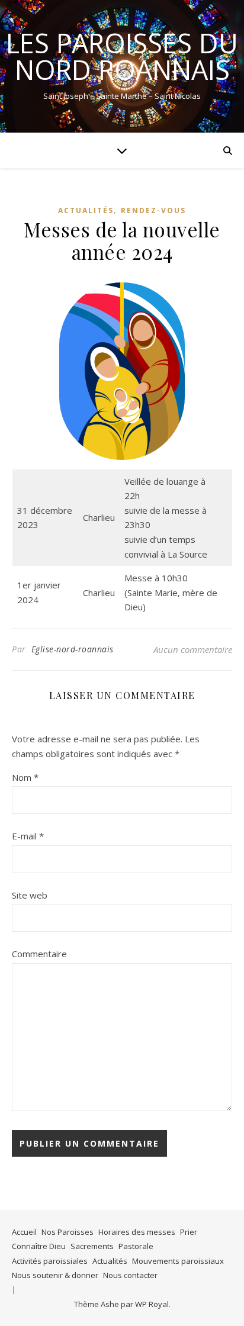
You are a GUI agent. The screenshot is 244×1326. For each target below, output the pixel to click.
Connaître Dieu (39, 1246)
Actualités (86, 210)
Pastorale (135, 1246)
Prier (188, 1232)
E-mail (28, 836)
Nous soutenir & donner (55, 1275)
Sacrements (92, 1246)
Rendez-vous (153, 210)
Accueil (24, 1232)
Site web (29, 895)
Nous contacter (130, 1275)
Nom (25, 777)
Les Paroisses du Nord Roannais (122, 56)
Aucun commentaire (192, 649)
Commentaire (39, 954)
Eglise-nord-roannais (72, 649)
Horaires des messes (136, 1232)
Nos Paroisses (67, 1232)
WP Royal (152, 1304)
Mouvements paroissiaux (178, 1261)
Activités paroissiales (50, 1261)
